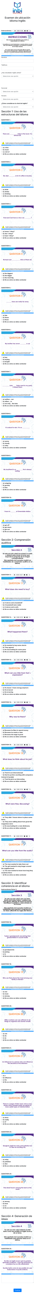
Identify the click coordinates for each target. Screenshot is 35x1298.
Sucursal (4, 88)
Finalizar (17, 1290)
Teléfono (4, 65)
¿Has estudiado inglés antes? (11, 73)
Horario (3, 96)
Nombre (4, 57)
